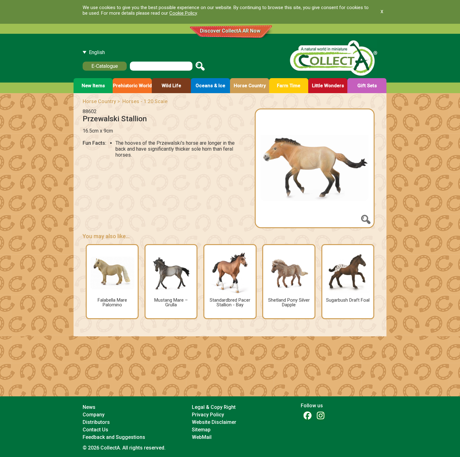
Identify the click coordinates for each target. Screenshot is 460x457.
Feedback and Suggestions (114, 437)
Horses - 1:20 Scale (144, 101)
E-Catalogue (104, 66)
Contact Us (95, 430)
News (89, 407)
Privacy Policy (208, 415)
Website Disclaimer (214, 422)
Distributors (96, 422)
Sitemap (201, 430)
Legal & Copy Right (214, 407)
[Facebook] (307, 415)
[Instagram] (320, 415)
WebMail (202, 437)
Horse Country (99, 101)
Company (94, 415)
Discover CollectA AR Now (230, 31)
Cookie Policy (183, 13)
